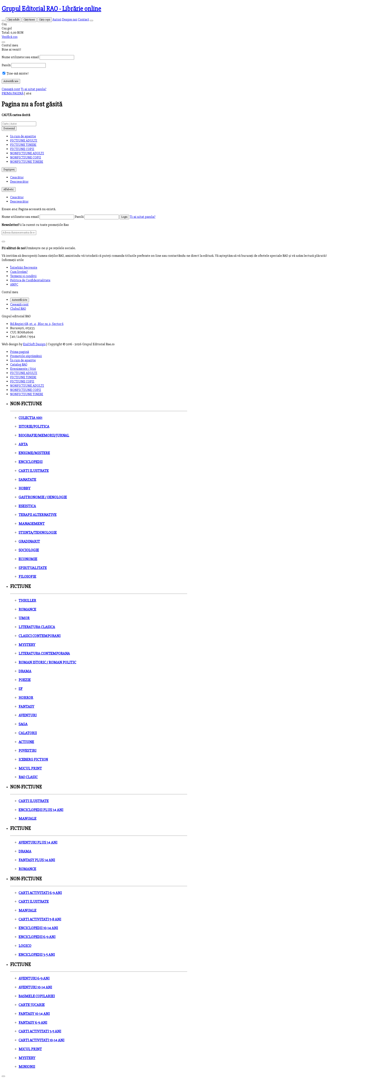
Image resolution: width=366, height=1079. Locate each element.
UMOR (24, 618)
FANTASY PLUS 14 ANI (37, 860)
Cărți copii (44, 19)
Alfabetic (8, 189)
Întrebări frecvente (23, 267)
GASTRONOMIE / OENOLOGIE (43, 497)
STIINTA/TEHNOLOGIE (38, 532)
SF (21, 688)
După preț (9, 169)
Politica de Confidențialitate (30, 280)
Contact (83, 19)
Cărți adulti (13, 19)
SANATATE (27, 479)
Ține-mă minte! (17, 73)
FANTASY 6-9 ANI (33, 1022)
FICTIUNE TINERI (23, 145)
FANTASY (26, 706)
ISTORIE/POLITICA (34, 426)
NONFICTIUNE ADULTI (27, 153)
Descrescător (19, 182)
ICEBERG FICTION (33, 759)
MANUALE (27, 818)
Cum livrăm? (19, 272)
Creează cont (11, 89)
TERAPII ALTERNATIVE (38, 514)
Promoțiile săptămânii (26, 356)
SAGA (23, 724)
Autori (57, 19)
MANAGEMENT (32, 523)
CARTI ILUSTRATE (34, 470)
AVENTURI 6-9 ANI (34, 978)
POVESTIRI (27, 750)
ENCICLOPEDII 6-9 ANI (37, 936)
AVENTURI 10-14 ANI (35, 987)
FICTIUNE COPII (22, 149)
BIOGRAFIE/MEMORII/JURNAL (44, 435)
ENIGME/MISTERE (34, 452)
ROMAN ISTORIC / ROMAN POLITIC (47, 662)
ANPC (14, 284)
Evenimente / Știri (23, 369)
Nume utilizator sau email (20, 57)
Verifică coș (10, 37)
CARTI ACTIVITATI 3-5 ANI (40, 1031)
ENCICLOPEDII (31, 461)
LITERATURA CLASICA (37, 626)
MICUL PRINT (30, 768)
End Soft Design (34, 344)
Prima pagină (19, 352)
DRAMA (25, 671)
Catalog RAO (18, 364)
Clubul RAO (18, 309)
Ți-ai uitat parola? (33, 89)
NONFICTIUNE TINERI (26, 162)
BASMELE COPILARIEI (37, 996)
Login (124, 217)
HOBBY (24, 488)
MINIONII (27, 1066)
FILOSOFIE (27, 576)
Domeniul (9, 128)
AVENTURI (28, 715)
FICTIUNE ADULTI (23, 140)
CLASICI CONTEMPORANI (40, 635)
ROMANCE (27, 609)
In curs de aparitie (23, 136)
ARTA (23, 444)
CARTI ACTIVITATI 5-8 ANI (40, 919)
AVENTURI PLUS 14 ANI (38, 842)
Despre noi (69, 19)
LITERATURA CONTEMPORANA (44, 653)
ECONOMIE (28, 559)
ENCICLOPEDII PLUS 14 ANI (41, 809)
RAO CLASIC (28, 777)
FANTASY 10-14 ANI (34, 1013)
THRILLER (27, 600)
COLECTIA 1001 (30, 417)
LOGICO (25, 945)
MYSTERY (27, 644)
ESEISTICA (27, 506)
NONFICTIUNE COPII (25, 157)
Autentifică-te (19, 300)
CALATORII (28, 733)
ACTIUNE (26, 741)
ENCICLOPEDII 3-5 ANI (37, 954)
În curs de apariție (23, 360)
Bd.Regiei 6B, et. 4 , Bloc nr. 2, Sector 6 (37, 324)
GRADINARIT (29, 541)
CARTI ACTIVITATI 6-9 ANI (40, 892)
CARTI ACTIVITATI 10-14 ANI (41, 1040)
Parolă (6, 65)
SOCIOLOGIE (29, 550)
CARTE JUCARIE (32, 1004)
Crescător (17, 177)
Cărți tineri (29, 19)
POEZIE (25, 679)
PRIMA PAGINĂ (13, 93)
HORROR (26, 697)
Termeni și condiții (23, 276)
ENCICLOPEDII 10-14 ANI (38, 928)
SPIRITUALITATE (33, 567)
